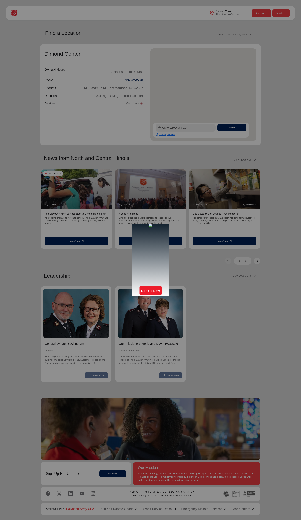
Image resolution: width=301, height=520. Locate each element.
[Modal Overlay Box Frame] (150, 260)
